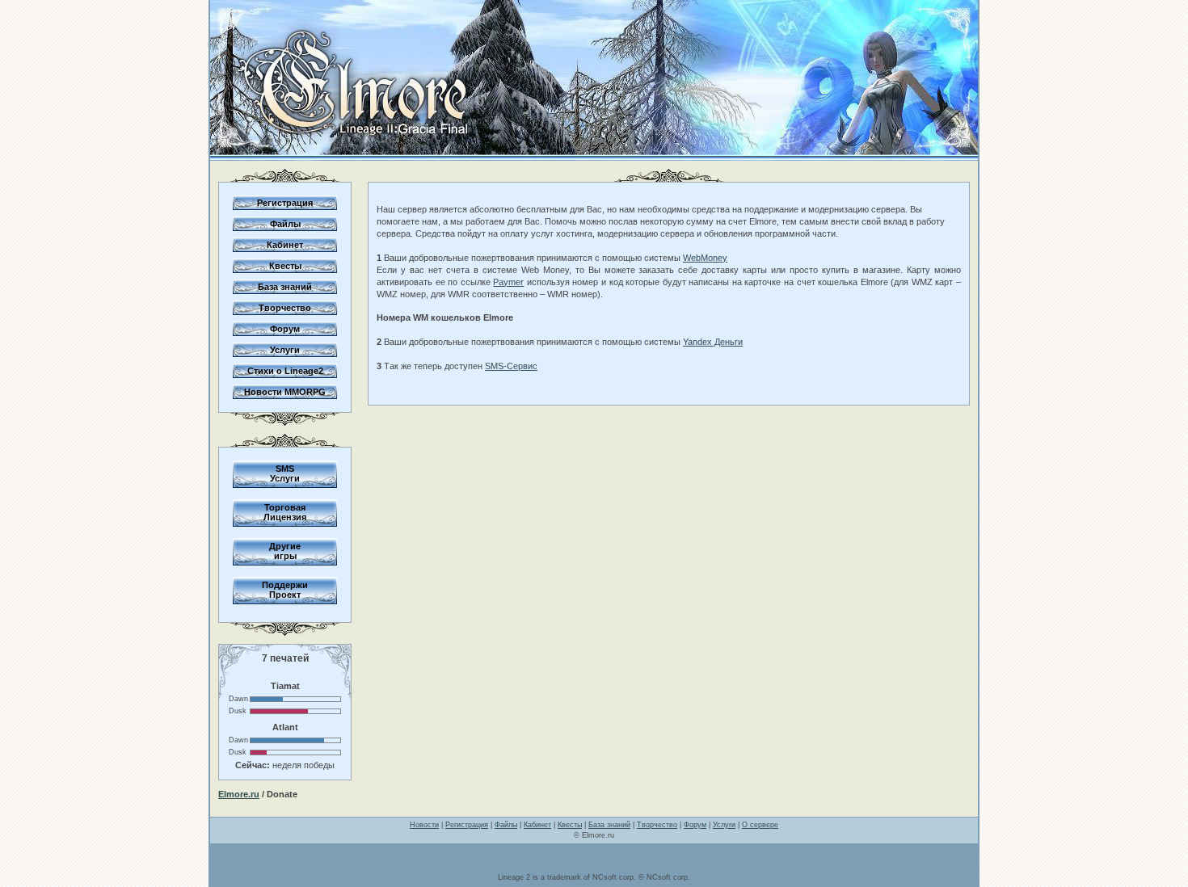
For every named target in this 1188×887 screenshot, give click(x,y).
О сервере (760, 825)
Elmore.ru (238, 794)
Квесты (285, 266)
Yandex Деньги (713, 342)
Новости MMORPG (285, 392)
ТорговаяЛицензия (284, 512)
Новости (424, 825)
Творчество (285, 308)
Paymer (508, 282)
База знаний (285, 287)
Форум (285, 329)
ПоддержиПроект (285, 589)
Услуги (285, 350)
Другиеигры (285, 551)
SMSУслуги (285, 473)
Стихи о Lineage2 (285, 371)
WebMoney (705, 258)
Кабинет (285, 245)
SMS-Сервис (511, 366)
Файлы (285, 224)
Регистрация (285, 203)
